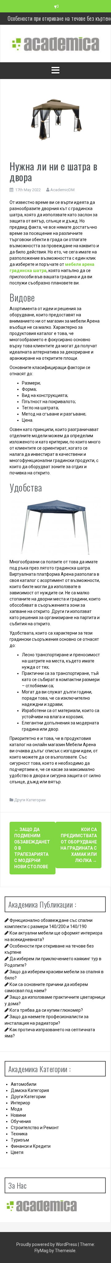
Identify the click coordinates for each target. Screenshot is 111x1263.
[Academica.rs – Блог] (55, 43)
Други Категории (30, 800)
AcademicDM (62, 189)
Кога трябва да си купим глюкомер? (46, 1010)
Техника (19, 1133)
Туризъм (20, 1140)
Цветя (17, 1152)
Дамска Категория (30, 1090)
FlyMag (41, 1250)
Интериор (20, 1102)
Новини (18, 1115)
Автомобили (23, 1084)
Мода (16, 1109)
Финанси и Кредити (31, 1146)
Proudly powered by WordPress (47, 1244)
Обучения (21, 1121)
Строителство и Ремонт (35, 1127)
